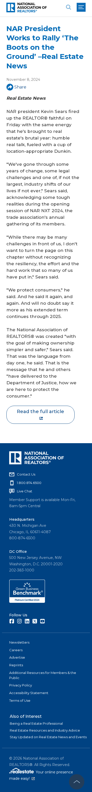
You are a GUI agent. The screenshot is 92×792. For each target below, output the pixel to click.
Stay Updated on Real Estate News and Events (48, 737)
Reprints (16, 665)
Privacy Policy (20, 685)
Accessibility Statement (28, 693)
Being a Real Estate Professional (36, 723)
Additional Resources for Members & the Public (42, 675)
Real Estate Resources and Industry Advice (45, 730)
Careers (15, 650)
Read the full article (40, 411)
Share (20, 87)
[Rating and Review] (27, 601)
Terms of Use (19, 700)
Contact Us (26, 474)
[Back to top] (76, 781)
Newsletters (19, 642)
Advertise (17, 657)
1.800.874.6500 (29, 483)
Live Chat (24, 491)
